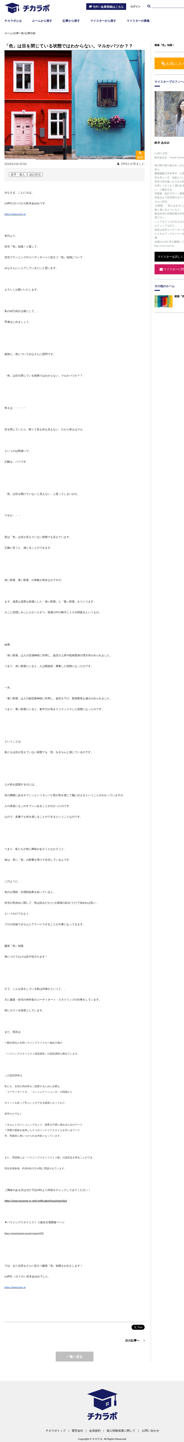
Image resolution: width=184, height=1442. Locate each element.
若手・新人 (18, 174)
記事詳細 (30, 33)
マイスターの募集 (138, 20)
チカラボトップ (56, 1430)
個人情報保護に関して (121, 1430)
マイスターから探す (103, 20)
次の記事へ (132, 1340)
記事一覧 (19, 33)
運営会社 (77, 1430)
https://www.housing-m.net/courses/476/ (24, 1233)
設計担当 (35, 174)
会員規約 (95, 1430)
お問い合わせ (150, 1430)
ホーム (8, 33)
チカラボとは (13, 20)
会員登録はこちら (108, 6)
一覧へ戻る (74, 1356)
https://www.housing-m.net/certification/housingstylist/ (35, 1200)
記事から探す (71, 20)
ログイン (135, 6)
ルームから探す (42, 20)
